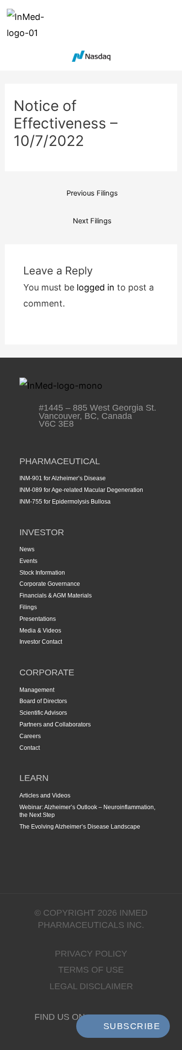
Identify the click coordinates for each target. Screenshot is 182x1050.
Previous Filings (92, 193)
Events (28, 561)
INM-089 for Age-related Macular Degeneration (81, 490)
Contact (29, 747)
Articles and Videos (44, 795)
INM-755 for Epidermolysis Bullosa (65, 501)
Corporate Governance (49, 583)
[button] (168, 25)
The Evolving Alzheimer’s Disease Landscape (79, 826)
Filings (28, 607)
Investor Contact (40, 641)
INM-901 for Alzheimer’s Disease (62, 478)
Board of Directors (43, 701)
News (26, 549)
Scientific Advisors (43, 712)
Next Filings (92, 221)
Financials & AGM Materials (55, 595)
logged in (96, 287)
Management (36, 690)
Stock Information (42, 572)
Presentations (37, 619)
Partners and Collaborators (55, 724)
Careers (30, 736)
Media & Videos (40, 630)
